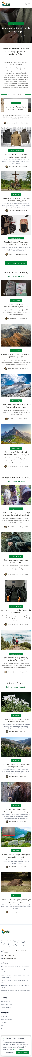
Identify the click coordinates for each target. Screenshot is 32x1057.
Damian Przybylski (6, 1007)
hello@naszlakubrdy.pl (9, 958)
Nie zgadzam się (9, 1052)
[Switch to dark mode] (25, 4)
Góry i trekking (16, 300)
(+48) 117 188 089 (8, 955)
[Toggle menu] (29, 4)
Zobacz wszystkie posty (16, 276)
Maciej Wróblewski (6, 1004)
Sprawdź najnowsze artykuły (16, 263)
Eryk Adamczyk (5, 1001)
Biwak (3, 1029)
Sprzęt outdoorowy (16, 24)
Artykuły (4, 963)
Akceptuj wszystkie (23, 1052)
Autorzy (4, 998)
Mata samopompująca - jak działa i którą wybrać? (15, 966)
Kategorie (5, 1013)
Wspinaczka (16, 103)
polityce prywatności (18, 1049)
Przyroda (16, 194)
